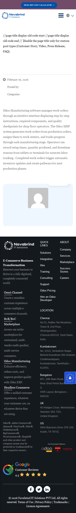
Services (65, 255)
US (57, 427)
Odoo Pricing (47, 290)
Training (44, 271)
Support (44, 284)
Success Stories (65, 270)
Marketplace (67, 262)
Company (65, 249)
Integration (46, 259)
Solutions (45, 252)
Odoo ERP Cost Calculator (38, 5)
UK (57, 409)
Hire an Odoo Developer (48, 298)
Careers (64, 277)
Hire (42, 265)
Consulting (46, 277)
